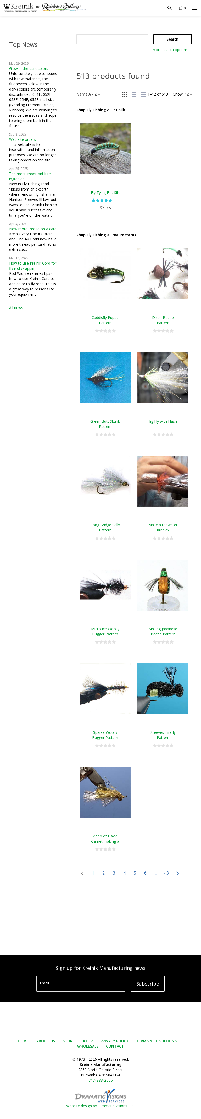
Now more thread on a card (33, 228)
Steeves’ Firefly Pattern (163, 735)
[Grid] (124, 94)
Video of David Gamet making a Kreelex (105, 841)
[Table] (143, 94)
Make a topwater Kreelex (162, 527)
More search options (170, 49)
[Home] (43, 8)
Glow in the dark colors (28, 68)
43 (166, 873)
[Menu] (194, 8)
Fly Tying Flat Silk (105, 192)
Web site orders (22, 139)
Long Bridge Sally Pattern (105, 527)
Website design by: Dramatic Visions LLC (100, 1105)
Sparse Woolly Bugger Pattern (105, 735)
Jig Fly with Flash (163, 421)
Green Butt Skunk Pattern (105, 424)
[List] (134, 94)
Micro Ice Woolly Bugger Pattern (105, 631)
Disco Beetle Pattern (163, 320)
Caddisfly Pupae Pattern (105, 320)
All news (16, 307)
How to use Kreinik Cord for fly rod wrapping (32, 266)
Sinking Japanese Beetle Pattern (163, 631)
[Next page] (177, 873)
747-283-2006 (100, 1080)
